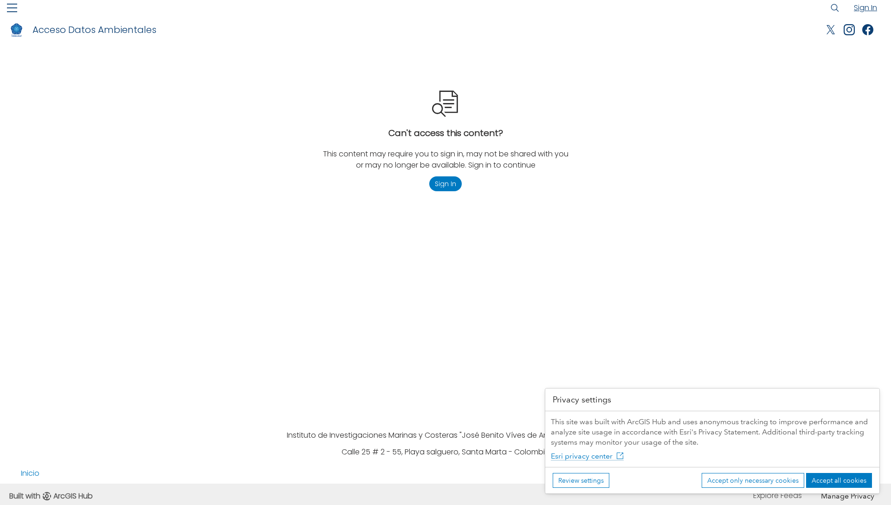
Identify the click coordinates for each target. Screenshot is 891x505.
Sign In (865, 7)
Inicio (30, 473)
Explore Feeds (777, 495)
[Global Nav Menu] (12, 8)
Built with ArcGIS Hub (51, 496)
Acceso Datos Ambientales (94, 29)
